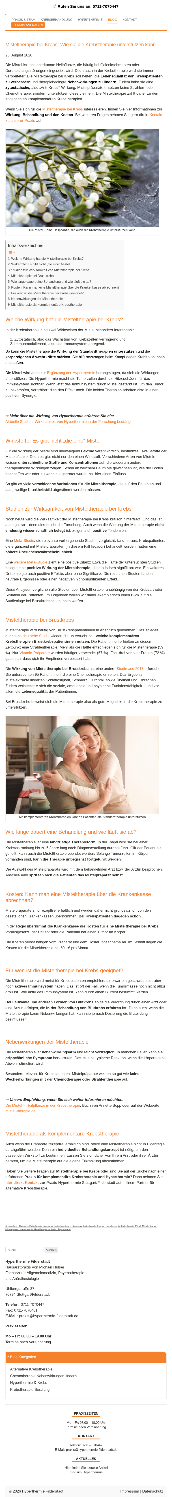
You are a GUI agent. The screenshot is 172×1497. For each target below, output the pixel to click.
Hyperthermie (90, 19)
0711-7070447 (32, 1304)
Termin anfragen (28, 25)
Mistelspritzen (11, 1229)
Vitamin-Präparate (34, 653)
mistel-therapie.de (20, 1111)
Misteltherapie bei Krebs (45, 1229)
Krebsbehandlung (57, 19)
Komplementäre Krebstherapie (120, 1226)
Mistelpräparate (149, 1226)
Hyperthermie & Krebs (28, 1383)
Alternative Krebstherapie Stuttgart (89, 1226)
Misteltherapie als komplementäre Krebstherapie (46, 304)
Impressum (129, 1491)
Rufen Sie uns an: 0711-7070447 (88, 6)
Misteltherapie (26, 1229)
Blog (112, 19)
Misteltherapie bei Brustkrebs (32, 276)
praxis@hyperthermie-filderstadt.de (48, 1316)
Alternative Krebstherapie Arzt (57, 1226)
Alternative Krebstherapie (30, 1226)
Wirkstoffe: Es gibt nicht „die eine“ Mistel (40, 264)
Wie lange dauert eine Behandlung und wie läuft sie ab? (51, 281)
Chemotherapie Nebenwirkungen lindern (43, 1376)
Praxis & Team (23, 19)
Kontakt (130, 19)
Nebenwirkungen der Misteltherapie (37, 299)
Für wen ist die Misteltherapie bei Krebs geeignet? (47, 293)
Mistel (138, 1226)
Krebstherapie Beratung (29, 1389)
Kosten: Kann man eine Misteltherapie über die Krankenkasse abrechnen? (65, 287)
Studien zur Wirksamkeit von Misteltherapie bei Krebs (50, 270)
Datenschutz (152, 1491)
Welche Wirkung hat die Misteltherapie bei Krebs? (47, 258)
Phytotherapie (64, 1229)
